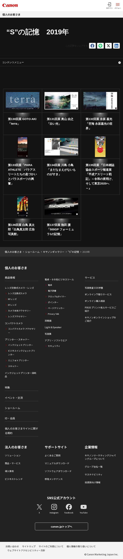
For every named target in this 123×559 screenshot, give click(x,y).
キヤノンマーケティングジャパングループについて (100, 457)
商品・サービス (12, 463)
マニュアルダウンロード (57, 463)
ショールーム (32, 251)
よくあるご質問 (52, 455)
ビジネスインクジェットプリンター (21, 352)
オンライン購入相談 (95, 301)
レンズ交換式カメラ (17, 293)
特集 (7, 387)
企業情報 (91, 447)
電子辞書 (52, 290)
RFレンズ (12, 299)
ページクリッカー (56, 308)
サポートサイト (56, 447)
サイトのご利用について (51, 546)
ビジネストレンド (14, 479)
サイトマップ (29, 546)
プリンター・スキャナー (17, 339)
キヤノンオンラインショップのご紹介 (100, 319)
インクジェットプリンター (20, 344)
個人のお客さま (11, 14)
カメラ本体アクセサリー (19, 310)
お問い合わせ (12, 546)
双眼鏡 (48, 320)
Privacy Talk (53, 313)
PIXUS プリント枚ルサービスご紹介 (100, 309)
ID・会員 (10, 418)
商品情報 (10, 277)
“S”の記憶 (73, 251)
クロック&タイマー (57, 296)
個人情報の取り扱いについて (81, 546)
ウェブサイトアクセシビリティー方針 (26, 550)
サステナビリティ (93, 474)
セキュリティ (54, 345)
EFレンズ (12, 304)
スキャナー (13, 366)
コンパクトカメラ (14, 323)
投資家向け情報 (92, 482)
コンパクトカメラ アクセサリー (21, 330)
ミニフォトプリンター (18, 360)
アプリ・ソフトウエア (56, 340)
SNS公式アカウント (61, 497)
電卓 (50, 284)
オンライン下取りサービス (98, 294)
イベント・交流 (14, 398)
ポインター (53, 302)
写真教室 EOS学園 (94, 287)
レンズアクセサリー (17, 316)
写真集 (48, 333)
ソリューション (12, 455)
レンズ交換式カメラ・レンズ (19, 287)
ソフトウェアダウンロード (58, 471)
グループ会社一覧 (93, 466)
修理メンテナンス (54, 479)
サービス (90, 277)
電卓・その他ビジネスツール (59, 279)
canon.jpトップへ (61, 526)
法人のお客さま (16, 447)
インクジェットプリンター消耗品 (20, 374)
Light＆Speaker (53, 327)
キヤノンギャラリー (53, 251)
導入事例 (9, 471)
